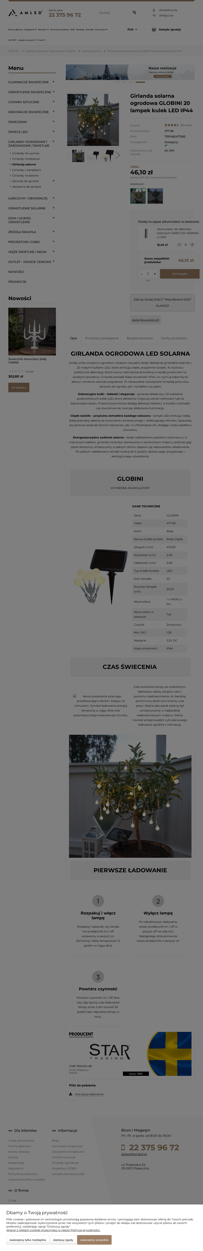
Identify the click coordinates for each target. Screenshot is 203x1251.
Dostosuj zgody (63, 1239)
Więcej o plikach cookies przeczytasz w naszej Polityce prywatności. (53, 1230)
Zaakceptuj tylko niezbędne (28, 1239)
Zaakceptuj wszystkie (94, 1239)
